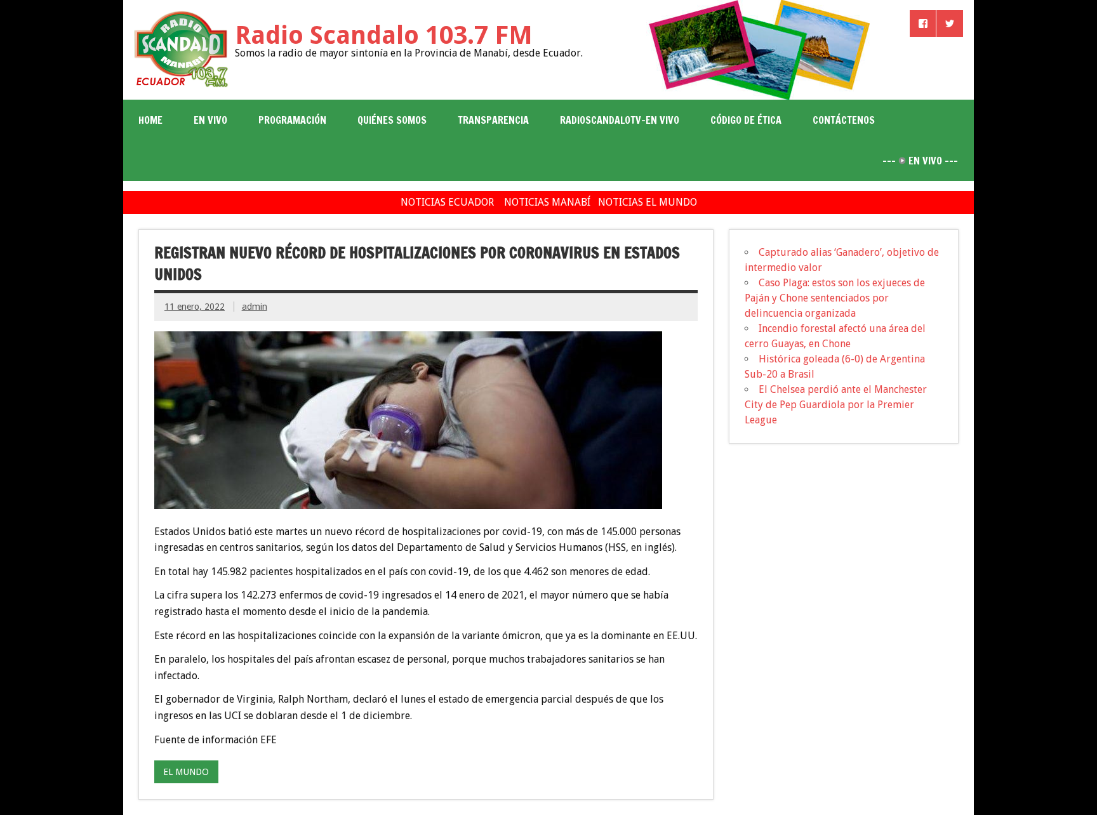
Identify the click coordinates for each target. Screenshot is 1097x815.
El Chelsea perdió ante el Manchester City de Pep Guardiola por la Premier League (836, 404)
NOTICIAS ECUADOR (447, 202)
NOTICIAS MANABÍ (547, 202)
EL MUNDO (186, 772)
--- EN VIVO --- (920, 161)
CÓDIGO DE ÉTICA (745, 120)
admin (254, 306)
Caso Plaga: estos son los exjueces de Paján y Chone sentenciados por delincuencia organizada (835, 298)
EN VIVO (210, 120)
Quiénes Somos (392, 120)
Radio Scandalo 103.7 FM (384, 35)
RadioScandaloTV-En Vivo (619, 120)
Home (150, 120)
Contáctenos (844, 120)
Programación (292, 120)
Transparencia (493, 120)
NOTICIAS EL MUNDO (647, 202)
